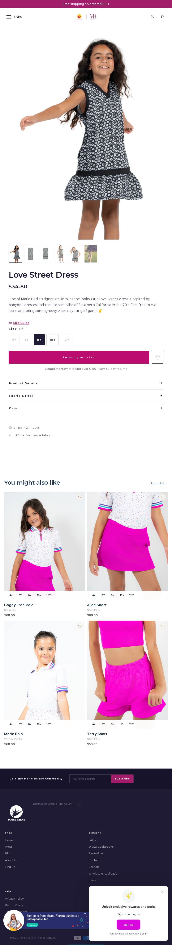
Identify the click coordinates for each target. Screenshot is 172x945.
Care (86, 408)
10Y (52, 340)
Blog (8, 853)
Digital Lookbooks (101, 846)
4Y (14, 340)
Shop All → (159, 483)
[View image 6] (91, 253)
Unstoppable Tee (37, 919)
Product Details (86, 383)
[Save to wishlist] (157, 357)
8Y (39, 340)
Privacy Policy (14, 898)
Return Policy (14, 905)
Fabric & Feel (86, 395)
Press (8, 846)
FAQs (92, 840)
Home (9, 840)
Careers (94, 866)
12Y (66, 340)
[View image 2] (30, 253)
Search (93, 880)
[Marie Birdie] (16, 813)
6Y (27, 340)
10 (122, 724)
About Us (11, 860)
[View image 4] (60, 253)
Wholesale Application (104, 873)
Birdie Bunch (97, 853)
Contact (94, 860)
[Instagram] (79, 805)
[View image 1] (15, 253)
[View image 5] (75, 253)
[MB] (92, 16)
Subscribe (122, 778)
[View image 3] (45, 253)
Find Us (10, 866)
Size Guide (21, 323)
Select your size (79, 357)
